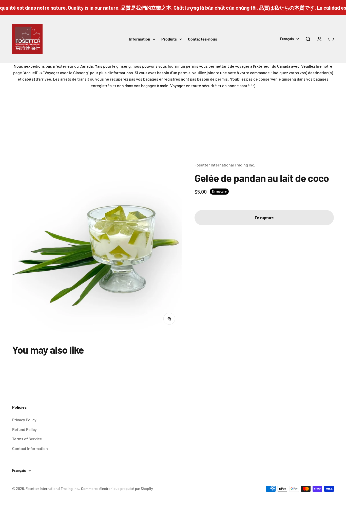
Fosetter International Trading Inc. (225, 164)
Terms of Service (27, 438)
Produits (169, 38)
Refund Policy (24, 429)
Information (139, 38)
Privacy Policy (24, 419)
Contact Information (30, 448)
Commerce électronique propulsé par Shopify (117, 488)
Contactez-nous (202, 38)
